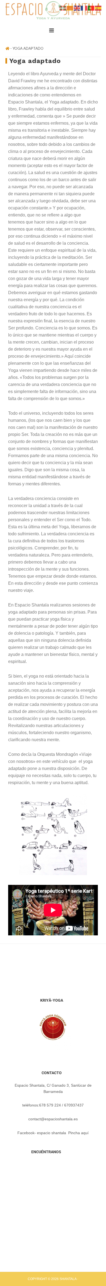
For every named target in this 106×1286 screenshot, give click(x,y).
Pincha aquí (78, 1133)
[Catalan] (70, 7)
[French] (84, 7)
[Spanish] (98, 7)
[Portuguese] (91, 7)
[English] (77, 7)
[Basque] (63, 7)
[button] (53, 30)
